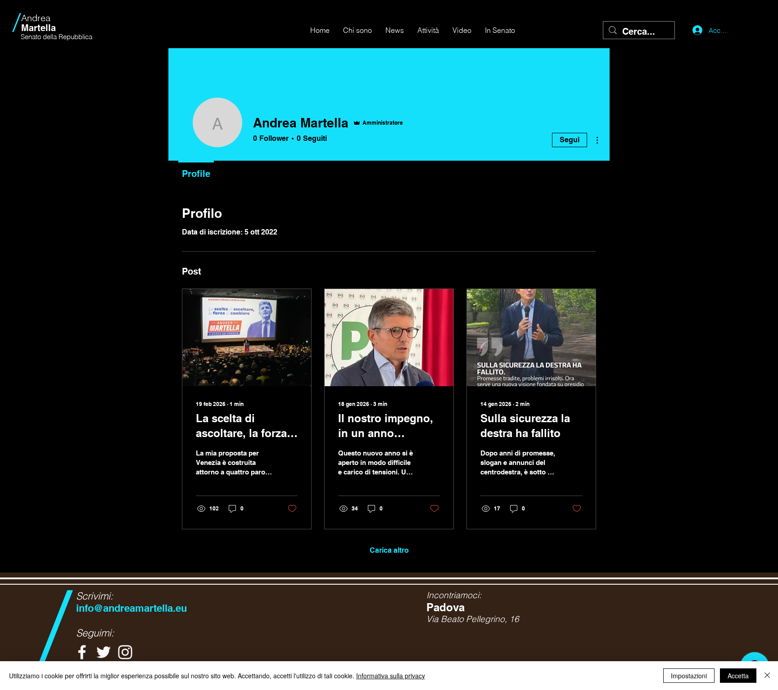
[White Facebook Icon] (81, 652)
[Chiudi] (767, 675)
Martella (38, 23)
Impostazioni (689, 675)
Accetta (738, 675)
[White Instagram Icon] (125, 652)
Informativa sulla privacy (390, 675)
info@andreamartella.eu (131, 608)
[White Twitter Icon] (103, 652)
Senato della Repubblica (56, 36)
